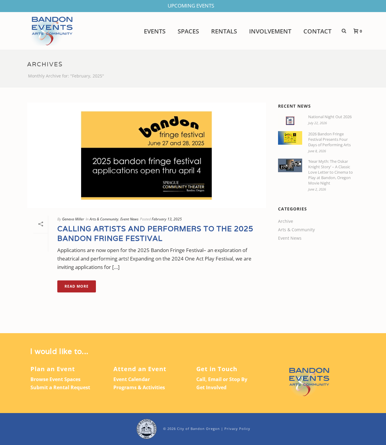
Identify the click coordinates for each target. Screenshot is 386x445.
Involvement (270, 31)
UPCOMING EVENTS (191, 5)
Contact (317, 31)
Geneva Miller (73, 219)
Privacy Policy (237, 428)
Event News (129, 219)
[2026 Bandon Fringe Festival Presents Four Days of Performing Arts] (290, 138)
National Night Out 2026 (330, 116)
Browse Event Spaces (55, 379)
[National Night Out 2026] (290, 121)
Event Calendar (131, 379)
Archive (285, 221)
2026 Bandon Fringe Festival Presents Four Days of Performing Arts (329, 139)
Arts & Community (104, 219)
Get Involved (211, 387)
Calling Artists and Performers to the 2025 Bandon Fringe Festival (155, 233)
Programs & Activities (139, 387)
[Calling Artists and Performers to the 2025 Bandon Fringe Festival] (146, 155)
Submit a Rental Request (60, 387)
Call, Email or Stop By (221, 379)
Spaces (188, 31)
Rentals (224, 31)
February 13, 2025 (167, 219)
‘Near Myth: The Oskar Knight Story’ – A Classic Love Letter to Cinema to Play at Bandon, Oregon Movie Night (330, 172)
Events (155, 31)
